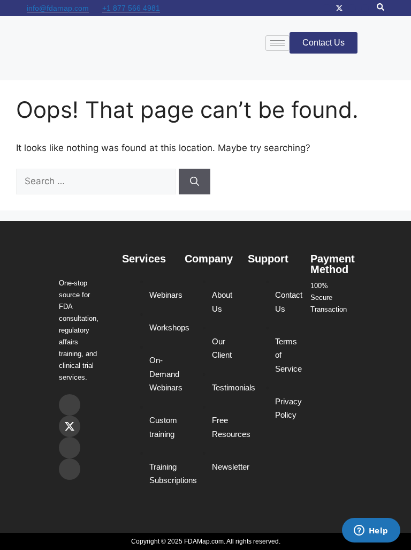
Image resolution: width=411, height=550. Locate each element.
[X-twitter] (339, 8)
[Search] (194, 181)
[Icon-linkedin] (365, 8)
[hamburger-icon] (277, 43)
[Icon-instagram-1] (326, 8)
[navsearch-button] (380, 8)
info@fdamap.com (58, 8)
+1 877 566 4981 (131, 8)
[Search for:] (97, 181)
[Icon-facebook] (352, 8)
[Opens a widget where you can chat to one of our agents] (370, 531)
